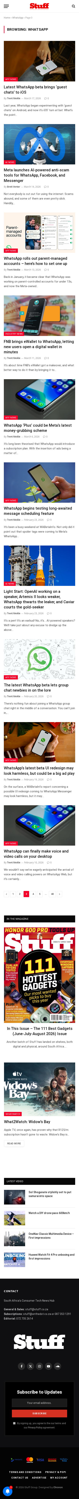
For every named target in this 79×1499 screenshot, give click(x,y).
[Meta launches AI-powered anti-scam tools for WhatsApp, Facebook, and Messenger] (39, 144)
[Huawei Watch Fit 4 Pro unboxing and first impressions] (14, 1259)
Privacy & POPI (55, 1472)
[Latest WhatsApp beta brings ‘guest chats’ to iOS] (39, 61)
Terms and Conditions (25, 1472)
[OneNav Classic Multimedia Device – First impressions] (14, 1239)
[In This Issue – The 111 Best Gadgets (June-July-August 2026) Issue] (39, 975)
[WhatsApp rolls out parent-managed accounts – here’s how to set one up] (39, 232)
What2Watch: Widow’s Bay (27, 1121)
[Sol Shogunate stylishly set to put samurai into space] (14, 1197)
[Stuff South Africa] (39, 6)
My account (59, 1477)
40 (52, 893)
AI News (9, 162)
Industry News (14, 333)
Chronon (58, 1487)
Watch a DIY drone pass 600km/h (49, 1213)
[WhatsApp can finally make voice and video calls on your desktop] (39, 825)
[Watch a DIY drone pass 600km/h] (14, 1218)
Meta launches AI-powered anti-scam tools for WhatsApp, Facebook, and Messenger (36, 175)
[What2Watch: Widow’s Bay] (39, 1089)
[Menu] (6, 6)
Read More (14, 1143)
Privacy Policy (35, 1427)
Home (7, 17)
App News (10, 79)
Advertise (39, 1477)
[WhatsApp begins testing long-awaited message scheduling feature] (39, 482)
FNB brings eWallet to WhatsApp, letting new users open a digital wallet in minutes (39, 346)
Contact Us (19, 1477)
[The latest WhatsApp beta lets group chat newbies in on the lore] (39, 659)
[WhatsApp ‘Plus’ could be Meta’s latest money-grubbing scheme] (39, 399)
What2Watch (13, 1113)
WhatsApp (17, 17)
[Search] (73, 6)
